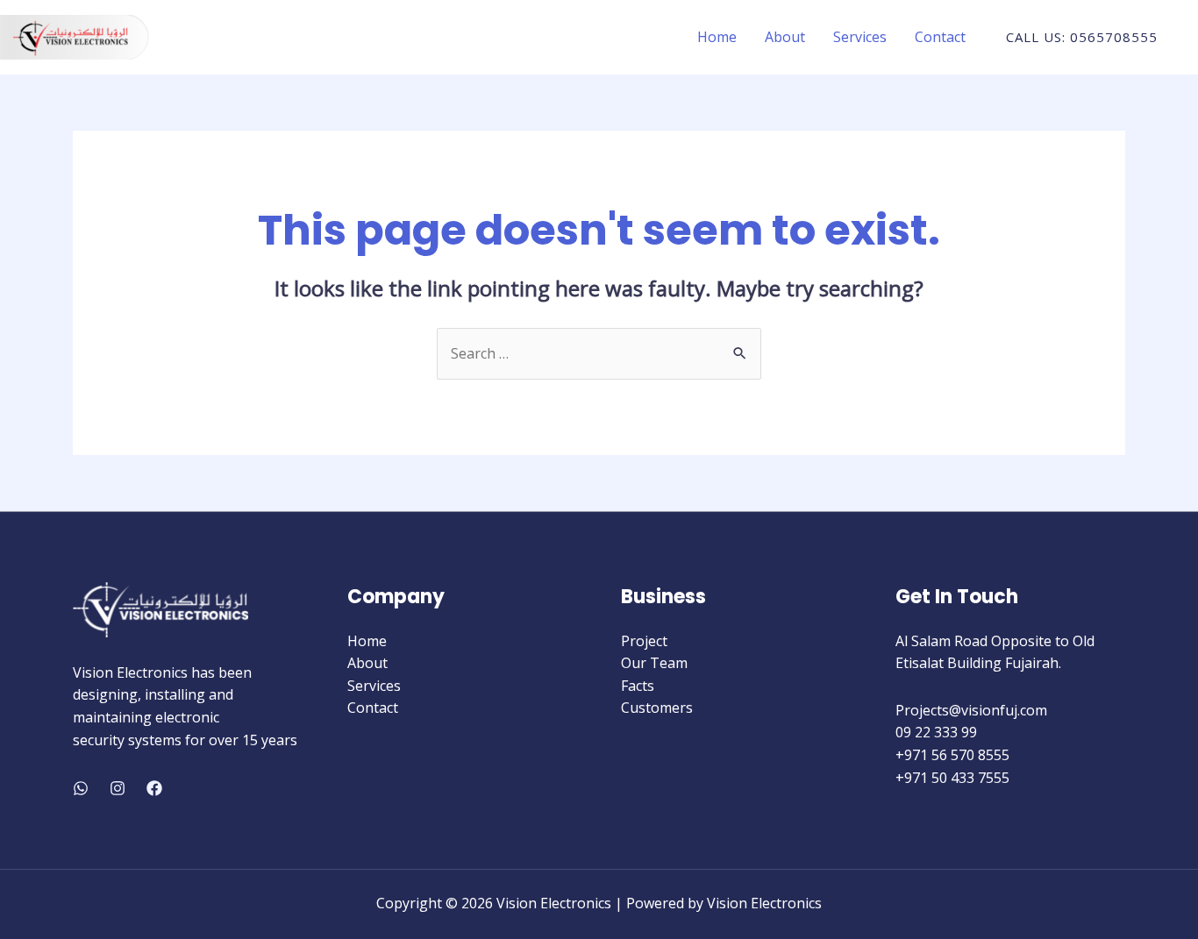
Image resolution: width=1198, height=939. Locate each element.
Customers (657, 707)
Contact (940, 36)
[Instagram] (117, 788)
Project (644, 641)
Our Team (654, 662)
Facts (637, 685)
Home (717, 36)
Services (860, 36)
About (785, 36)
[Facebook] (154, 788)
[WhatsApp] (81, 788)
